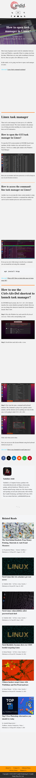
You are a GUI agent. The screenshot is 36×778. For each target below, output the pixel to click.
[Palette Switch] (12, 12)
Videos (21, 725)
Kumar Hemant (7, 652)
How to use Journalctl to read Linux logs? (18, 449)
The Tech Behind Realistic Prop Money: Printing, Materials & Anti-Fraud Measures (17, 543)
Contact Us (16, 768)
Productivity (15, 725)
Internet (18, 550)
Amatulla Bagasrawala (9, 723)
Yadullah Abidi (18, 36)
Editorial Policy (26, 768)
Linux (19, 584)
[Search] (24, 12)
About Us (8, 768)
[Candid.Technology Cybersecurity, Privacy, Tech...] (18, 5)
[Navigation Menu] (18, 12)
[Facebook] (11, 16)
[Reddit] (19, 458)
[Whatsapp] (24, 458)
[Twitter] (14, 16)
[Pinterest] (30, 458)
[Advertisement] (18, 92)
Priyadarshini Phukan (9, 550)
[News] (24, 16)
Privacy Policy (14, 770)
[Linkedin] (21, 16)
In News (15, 584)
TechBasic (23, 550)
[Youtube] (18, 16)
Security (23, 584)
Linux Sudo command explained (16, 69)
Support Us (23, 770)
